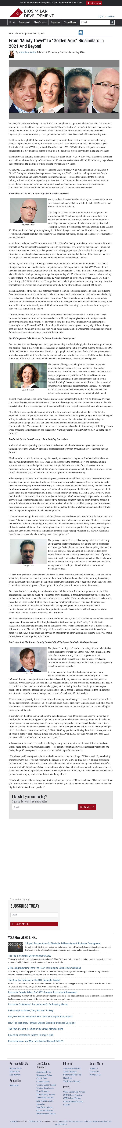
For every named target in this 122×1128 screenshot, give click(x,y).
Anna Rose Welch (27, 52)
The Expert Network (71, 1081)
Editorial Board (70, 22)
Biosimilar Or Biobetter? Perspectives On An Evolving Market (38, 1004)
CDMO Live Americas (73, 1095)
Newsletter (14, 1085)
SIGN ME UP (87, 806)
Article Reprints (70, 1071)
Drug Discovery (43, 1091)
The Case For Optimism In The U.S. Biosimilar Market (34, 980)
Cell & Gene (41, 1078)
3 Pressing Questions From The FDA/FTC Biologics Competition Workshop (44, 967)
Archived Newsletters (72, 1068)
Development (24, 22)
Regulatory (55, 22)
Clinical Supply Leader (46, 1084)
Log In (101, 16)
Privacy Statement (76, 1121)
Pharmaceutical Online (45, 1113)
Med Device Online (44, 1107)
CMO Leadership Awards (74, 1091)
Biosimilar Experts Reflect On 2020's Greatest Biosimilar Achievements (43, 992)
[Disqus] (61, 857)
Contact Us (95, 1071)
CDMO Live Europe (72, 1098)
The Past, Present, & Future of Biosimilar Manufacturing (35, 1028)
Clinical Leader (43, 1081)
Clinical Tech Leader (45, 1087)
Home (12, 22)
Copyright (14, 1121)
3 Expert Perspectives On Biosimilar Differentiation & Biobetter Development (62, 943)
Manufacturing (40, 22)
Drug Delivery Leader (45, 1094)
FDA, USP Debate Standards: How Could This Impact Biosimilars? (40, 1016)
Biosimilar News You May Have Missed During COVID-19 (36, 1041)
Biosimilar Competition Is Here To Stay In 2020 (31, 1034)
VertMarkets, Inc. (35, 1121)
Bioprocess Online (44, 1075)
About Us (94, 1068)
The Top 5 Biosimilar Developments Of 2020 (29, 955)
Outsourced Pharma (44, 1110)
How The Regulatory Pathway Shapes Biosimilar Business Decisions (42, 1022)
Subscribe (110, 16)
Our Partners (15, 1074)
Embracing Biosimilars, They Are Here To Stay (30, 1010)
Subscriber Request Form (93, 1121)
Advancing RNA (43, 1071)
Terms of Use (63, 1121)
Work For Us (95, 1074)
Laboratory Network (45, 1097)
